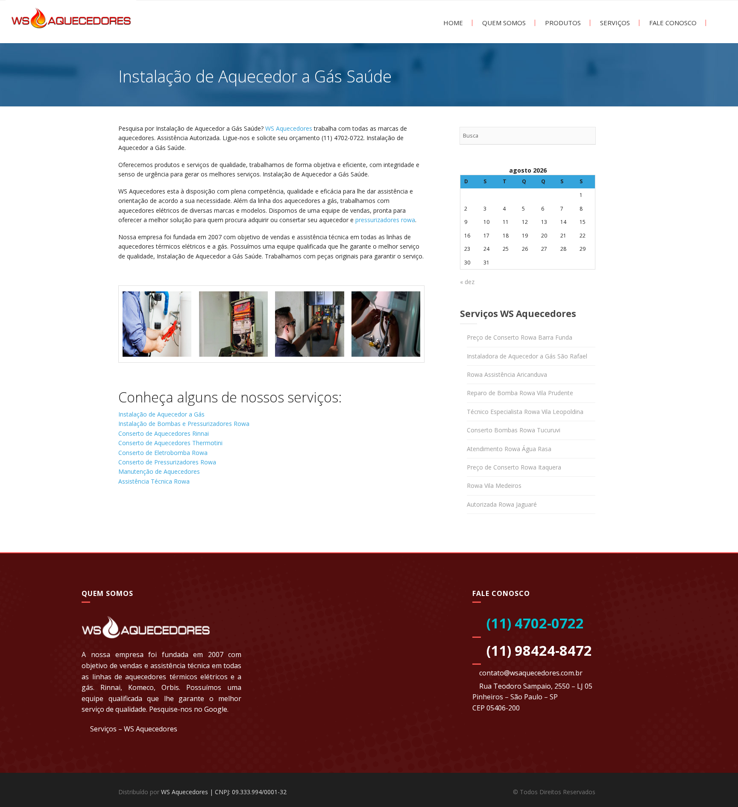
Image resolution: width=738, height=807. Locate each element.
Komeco (141, 687)
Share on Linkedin (172, 515)
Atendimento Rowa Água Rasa (509, 449)
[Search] (586, 136)
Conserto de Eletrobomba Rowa (163, 453)
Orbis (170, 687)
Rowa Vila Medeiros (494, 485)
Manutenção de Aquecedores (159, 471)
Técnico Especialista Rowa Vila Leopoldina (525, 412)
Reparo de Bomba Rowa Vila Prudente (520, 393)
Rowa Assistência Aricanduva (507, 374)
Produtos (562, 23)
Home (452, 23)
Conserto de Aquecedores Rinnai (163, 433)
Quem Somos (503, 23)
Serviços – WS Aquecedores (133, 729)
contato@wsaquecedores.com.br (531, 673)
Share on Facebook (128, 515)
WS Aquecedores (288, 128)
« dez (467, 282)
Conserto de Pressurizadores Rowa (167, 462)
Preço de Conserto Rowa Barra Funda (519, 337)
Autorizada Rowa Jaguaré (502, 504)
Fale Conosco (672, 23)
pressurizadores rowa (385, 220)
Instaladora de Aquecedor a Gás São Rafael (527, 356)
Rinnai (110, 687)
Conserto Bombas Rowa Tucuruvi (513, 430)
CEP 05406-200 (496, 708)
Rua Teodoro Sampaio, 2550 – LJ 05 (535, 686)
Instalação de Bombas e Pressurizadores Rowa (183, 424)
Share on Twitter (150, 515)
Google (215, 709)
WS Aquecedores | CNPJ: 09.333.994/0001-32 (224, 792)
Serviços (614, 23)
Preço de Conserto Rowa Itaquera (514, 467)
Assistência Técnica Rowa (154, 481)
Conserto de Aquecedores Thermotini (170, 443)
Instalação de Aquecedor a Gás (161, 414)
